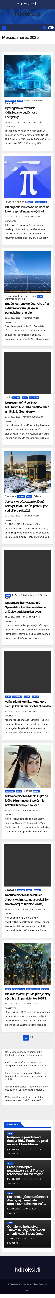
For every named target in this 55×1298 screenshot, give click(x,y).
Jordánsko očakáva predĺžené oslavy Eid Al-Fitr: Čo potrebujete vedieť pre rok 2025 (26, 506)
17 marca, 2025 (13, 909)
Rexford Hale (30, 122)
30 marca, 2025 (13, 217)
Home (27, 1290)
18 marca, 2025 (13, 810)
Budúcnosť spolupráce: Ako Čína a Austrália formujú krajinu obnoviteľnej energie (27, 308)
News (20, 101)
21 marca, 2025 (13, 617)
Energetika (10, 101)
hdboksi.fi (27, 14)
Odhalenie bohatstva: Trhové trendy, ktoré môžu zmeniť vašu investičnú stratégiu (26, 1232)
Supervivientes (33, 989)
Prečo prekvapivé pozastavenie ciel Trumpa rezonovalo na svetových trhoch (25, 1172)
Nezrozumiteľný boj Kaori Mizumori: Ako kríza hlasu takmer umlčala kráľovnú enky (27, 407)
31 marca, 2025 (13, 122)
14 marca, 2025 (13, 1004)
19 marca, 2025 (13, 712)
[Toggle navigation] (24, 27)
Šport (27, 696)
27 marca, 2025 (13, 417)
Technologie (41, 202)
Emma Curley (30, 617)
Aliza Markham (31, 712)
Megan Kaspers (31, 1004)
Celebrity (10, 791)
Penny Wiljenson (32, 217)
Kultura (16, 397)
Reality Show (18, 989)
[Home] (4, 28)
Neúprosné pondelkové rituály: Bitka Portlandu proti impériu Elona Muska (27, 1140)
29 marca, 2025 (13, 318)
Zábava (35, 696)
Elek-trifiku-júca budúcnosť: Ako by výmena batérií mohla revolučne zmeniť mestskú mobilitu (27, 1076)
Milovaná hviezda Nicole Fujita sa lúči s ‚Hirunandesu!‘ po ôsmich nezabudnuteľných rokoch (26, 800)
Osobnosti (34, 397)
